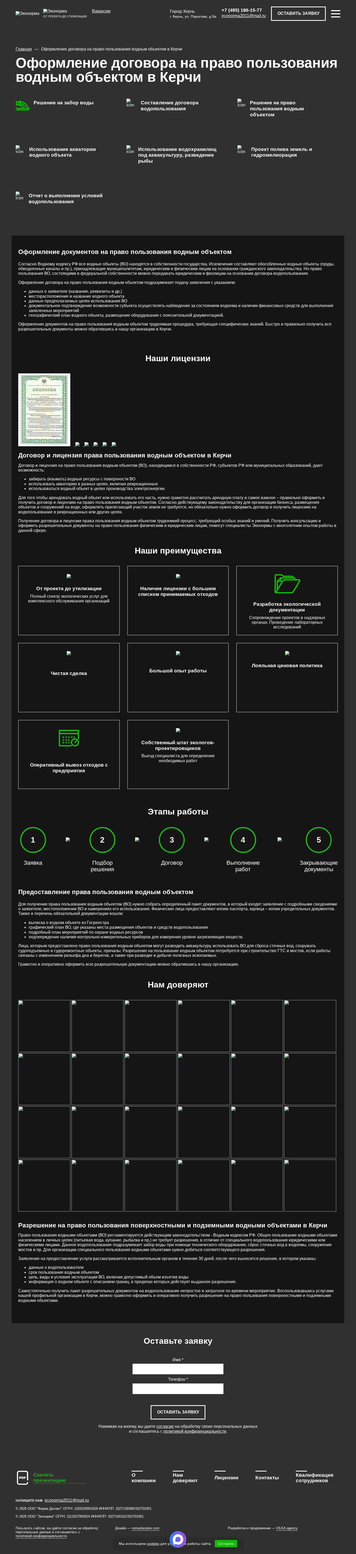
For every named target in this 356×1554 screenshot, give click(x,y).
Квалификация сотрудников (314, 1477)
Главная (24, 49)
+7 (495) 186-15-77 (242, 10)
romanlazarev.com (145, 1528)
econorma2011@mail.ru (244, 16)
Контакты (267, 1477)
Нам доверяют (185, 1477)
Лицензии (226, 1477)
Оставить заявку (299, 13)
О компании (144, 1477)
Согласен (226, 1544)
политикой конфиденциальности (194, 1431)
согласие (165, 1426)
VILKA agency (287, 1528)
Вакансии (101, 11)
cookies (153, 1544)
